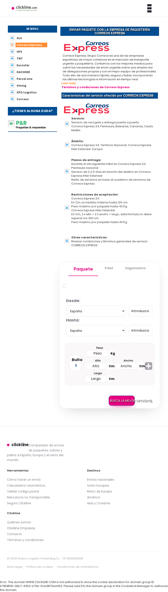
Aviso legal (14, 567)
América (93, 497)
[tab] (83, 269)
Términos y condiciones (25, 540)
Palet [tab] (109, 268)
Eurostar (23, 65)
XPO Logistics (27, 92)
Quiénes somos (19, 522)
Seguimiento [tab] (135, 268)
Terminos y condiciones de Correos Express (95, 87)
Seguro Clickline (19, 503)
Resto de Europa (99, 491)
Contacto (14, 534)
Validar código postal (23, 491)
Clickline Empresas (21, 528)
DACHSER (23, 72)
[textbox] (140, 311)
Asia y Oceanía (98, 503)
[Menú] (144, 8)
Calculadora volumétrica (26, 485)
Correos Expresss (29, 45)
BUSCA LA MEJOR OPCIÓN (122, 400)
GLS (19, 38)
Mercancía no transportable (28, 497)
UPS (19, 52)
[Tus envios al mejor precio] (24, 8)
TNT (20, 58)
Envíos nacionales (100, 480)
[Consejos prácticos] (32, 124)
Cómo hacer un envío (24, 480)
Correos (23, 99)
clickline (20, 445)
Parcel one (24, 79)
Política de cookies (39, 567)
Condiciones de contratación (78, 567)
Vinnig (21, 85)
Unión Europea (98, 485)
